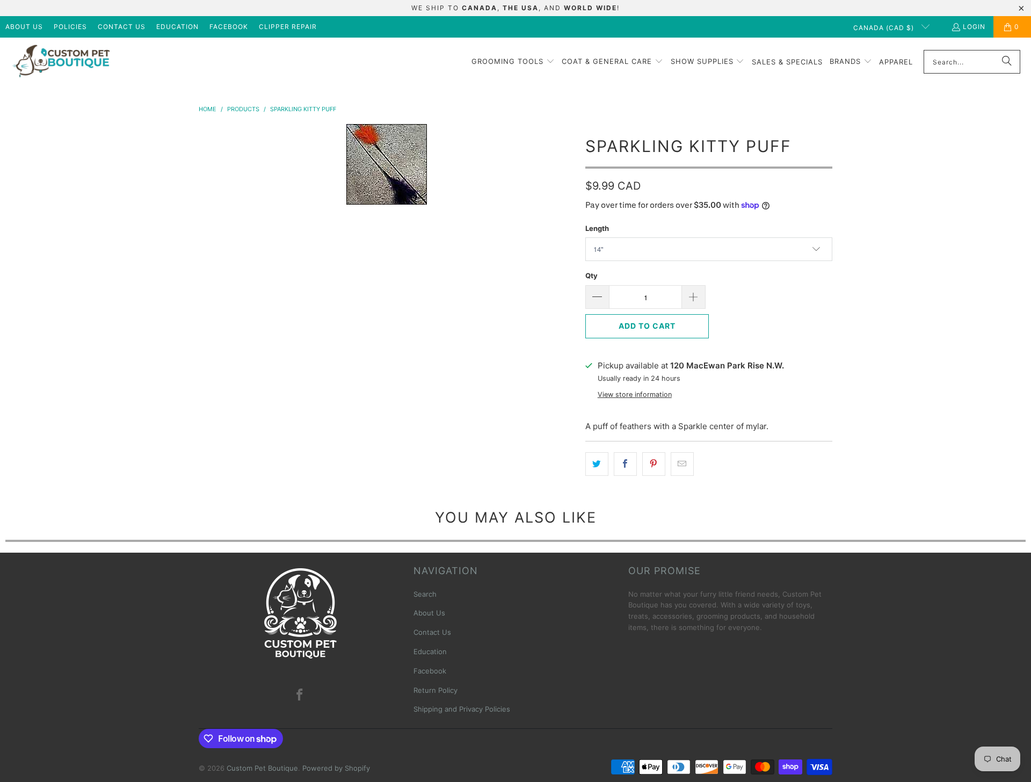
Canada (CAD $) (884, 28)
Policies (70, 27)
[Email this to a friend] (682, 464)
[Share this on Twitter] (596, 464)
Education (177, 27)
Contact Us (122, 27)
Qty (591, 275)
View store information (635, 394)
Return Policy (435, 690)
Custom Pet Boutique (262, 768)
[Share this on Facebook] (625, 464)
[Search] (1006, 62)
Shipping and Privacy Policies (461, 709)
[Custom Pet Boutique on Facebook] (300, 695)
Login (974, 27)
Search (425, 594)
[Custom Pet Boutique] (60, 62)
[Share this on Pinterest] (653, 464)
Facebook (228, 27)
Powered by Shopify (336, 768)
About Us (24, 27)
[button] (513, 61)
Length (597, 228)
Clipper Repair (288, 27)
